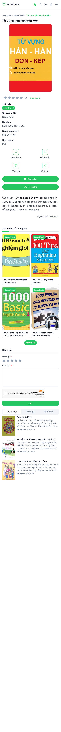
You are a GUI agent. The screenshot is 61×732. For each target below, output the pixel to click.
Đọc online (33, 179)
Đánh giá (6, 356)
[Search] (40, 4)
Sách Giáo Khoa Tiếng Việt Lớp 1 (32, 461)
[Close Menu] (56, 4)
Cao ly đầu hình (24, 417)
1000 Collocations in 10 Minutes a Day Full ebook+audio (44, 335)
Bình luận (6, 366)
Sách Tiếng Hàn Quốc (13, 125)
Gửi (30, 403)
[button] (35, 4)
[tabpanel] (30, 448)
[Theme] (45, 4)
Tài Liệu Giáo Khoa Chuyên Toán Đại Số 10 (36, 439)
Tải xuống (32, 187)
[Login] (51, 4)
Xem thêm (30, 342)
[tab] (12, 411)
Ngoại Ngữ (7, 116)
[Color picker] (35, 4)
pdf (4, 144)
